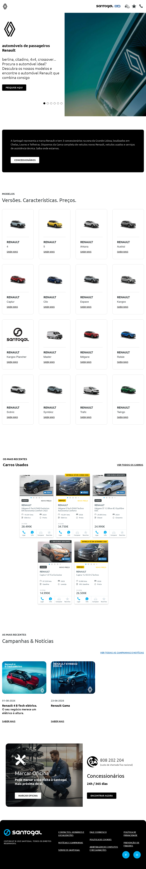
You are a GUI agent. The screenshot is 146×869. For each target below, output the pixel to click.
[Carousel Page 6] (61, 103)
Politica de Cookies (101, 839)
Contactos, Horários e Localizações (71, 833)
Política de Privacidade (130, 833)
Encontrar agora (102, 795)
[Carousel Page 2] (48, 103)
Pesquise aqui (14, 87)
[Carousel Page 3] (51, 103)
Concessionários (25, 160)
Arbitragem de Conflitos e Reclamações (104, 848)
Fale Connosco (98, 832)
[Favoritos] (134, 6)
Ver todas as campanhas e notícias (122, 652)
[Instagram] (137, 854)
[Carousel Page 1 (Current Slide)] (44, 103)
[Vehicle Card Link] (36, 485)
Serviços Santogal (69, 850)
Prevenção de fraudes (131, 844)
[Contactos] (141, 6)
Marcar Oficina (28, 795)
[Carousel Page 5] (58, 103)
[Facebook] (126, 854)
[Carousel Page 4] (55, 103)
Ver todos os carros (130, 465)
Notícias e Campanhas (70, 843)
